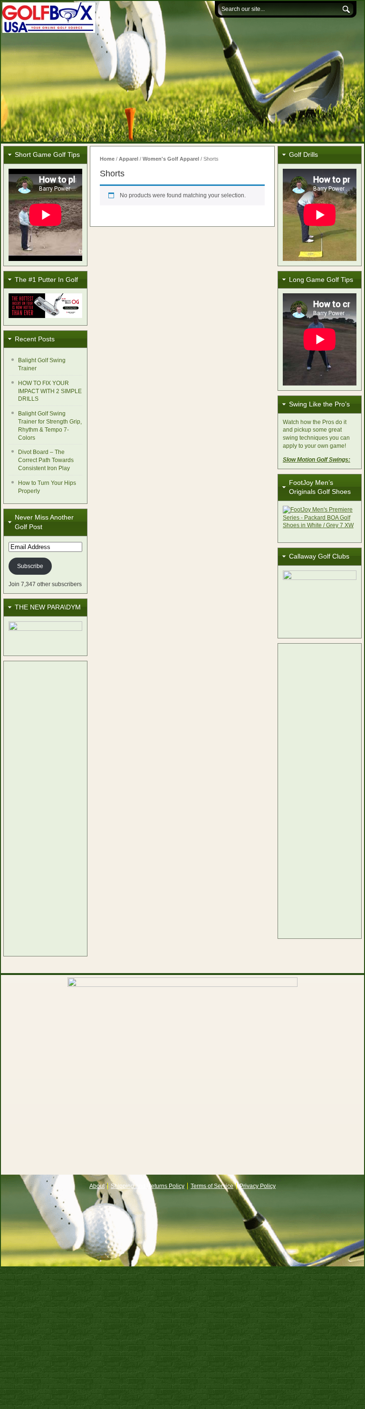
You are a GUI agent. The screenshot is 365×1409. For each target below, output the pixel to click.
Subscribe (30, 566)
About (97, 1186)
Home (107, 159)
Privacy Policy (258, 1186)
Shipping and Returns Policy (147, 1186)
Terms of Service (212, 1186)
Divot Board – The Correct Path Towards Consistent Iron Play (46, 460)
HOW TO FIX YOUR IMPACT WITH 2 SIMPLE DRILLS (50, 391)
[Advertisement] (45, 808)
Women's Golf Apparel (171, 159)
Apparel (128, 159)
